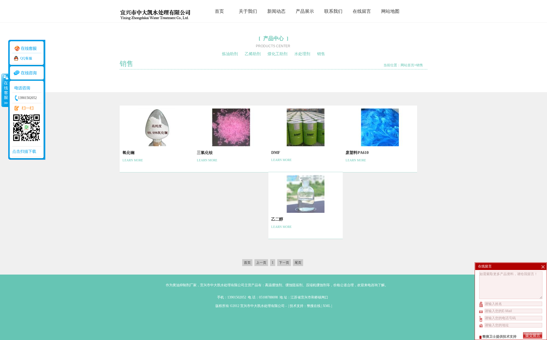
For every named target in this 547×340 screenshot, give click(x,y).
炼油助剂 (230, 54)
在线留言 (362, 11)
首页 (219, 11)
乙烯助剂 (253, 54)
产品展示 (305, 11)
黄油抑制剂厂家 (185, 285)
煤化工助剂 (277, 54)
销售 (321, 54)
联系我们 (333, 11)
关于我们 (248, 11)
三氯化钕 (205, 153)
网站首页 (407, 65)
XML (326, 306)
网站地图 (390, 11)
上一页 (261, 263)
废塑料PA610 (357, 153)
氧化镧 (128, 153)
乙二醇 (277, 219)
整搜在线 (314, 306)
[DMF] (305, 145)
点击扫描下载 (24, 151)
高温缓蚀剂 (273, 285)
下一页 (284, 263)
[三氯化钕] (231, 145)
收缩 (5, 90)
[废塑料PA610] (380, 145)
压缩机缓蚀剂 (316, 285)
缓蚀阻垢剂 (294, 285)
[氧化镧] (157, 145)
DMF (275, 153)
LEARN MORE (133, 160)
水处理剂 (302, 54)
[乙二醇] (305, 212)
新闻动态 (276, 11)
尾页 (298, 263)
